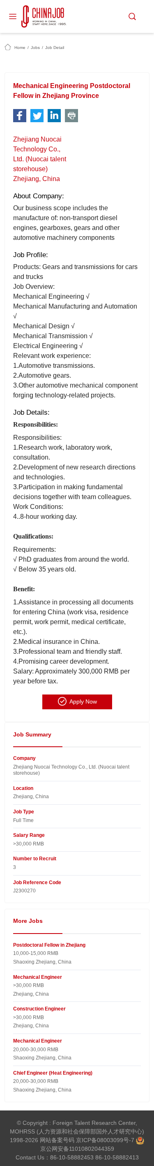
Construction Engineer (39, 1009)
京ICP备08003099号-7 (105, 1140)
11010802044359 (91, 1148)
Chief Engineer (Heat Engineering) (52, 1073)
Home (19, 47)
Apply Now (83, 701)
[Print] (71, 115)
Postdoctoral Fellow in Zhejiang (49, 945)
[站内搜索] (132, 16)
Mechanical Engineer (37, 977)
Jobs (35, 47)
